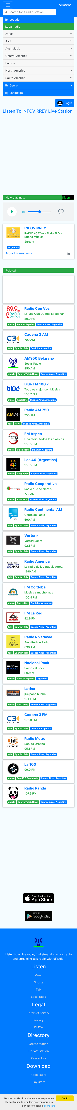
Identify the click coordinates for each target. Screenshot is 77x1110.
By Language (14, 93)
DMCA (38, 1027)
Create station (38, 1044)
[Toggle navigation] (8, 5)
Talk (38, 989)
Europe (10, 63)
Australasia (12, 48)
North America (15, 70)
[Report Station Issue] (69, 253)
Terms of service (38, 1013)
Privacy (38, 1020)
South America (15, 78)
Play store (38, 1082)
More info (49, 1105)
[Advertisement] (38, 155)
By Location (13, 19)
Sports (38, 982)
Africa (9, 34)
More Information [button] (18, 253)
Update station (38, 1051)
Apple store (38, 1074)
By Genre (11, 85)
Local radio (12, 26)
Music (38, 975)
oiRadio (65, 5)
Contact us (38, 1058)
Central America (16, 56)
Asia (8, 41)
